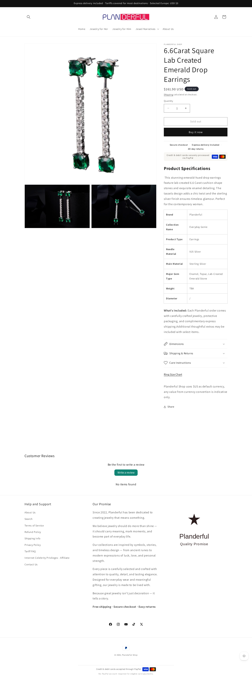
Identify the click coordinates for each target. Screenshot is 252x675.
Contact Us (31, 564)
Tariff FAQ (30, 551)
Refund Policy (33, 532)
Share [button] (171, 406)
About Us (30, 512)
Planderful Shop (130, 655)
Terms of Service (34, 525)
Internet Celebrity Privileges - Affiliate (47, 557)
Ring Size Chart (173, 374)
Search (29, 519)
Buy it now (196, 132)
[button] (29, 17)
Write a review (126, 472)
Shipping (168, 94)
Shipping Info (33, 538)
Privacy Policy (33, 545)
